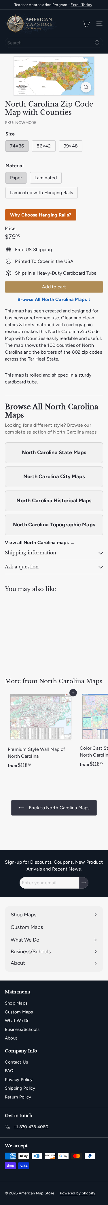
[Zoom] (86, 87)
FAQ (9, 1070)
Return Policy (18, 1097)
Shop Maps (16, 1003)
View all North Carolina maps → (40, 542)
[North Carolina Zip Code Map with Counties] (41, 632)
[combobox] (54, 43)
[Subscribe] (83, 883)
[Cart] (86, 23)
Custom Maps (19, 1012)
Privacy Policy (19, 1079)
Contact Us (16, 1062)
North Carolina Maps (70, 681)
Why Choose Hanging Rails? (40, 215)
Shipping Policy (20, 1088)
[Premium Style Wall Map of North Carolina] (41, 732)
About (11, 1038)
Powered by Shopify (77, 1193)
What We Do (17, 1020)
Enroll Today (81, 5)
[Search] (97, 43)
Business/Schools (22, 1029)
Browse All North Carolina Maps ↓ (54, 299)
